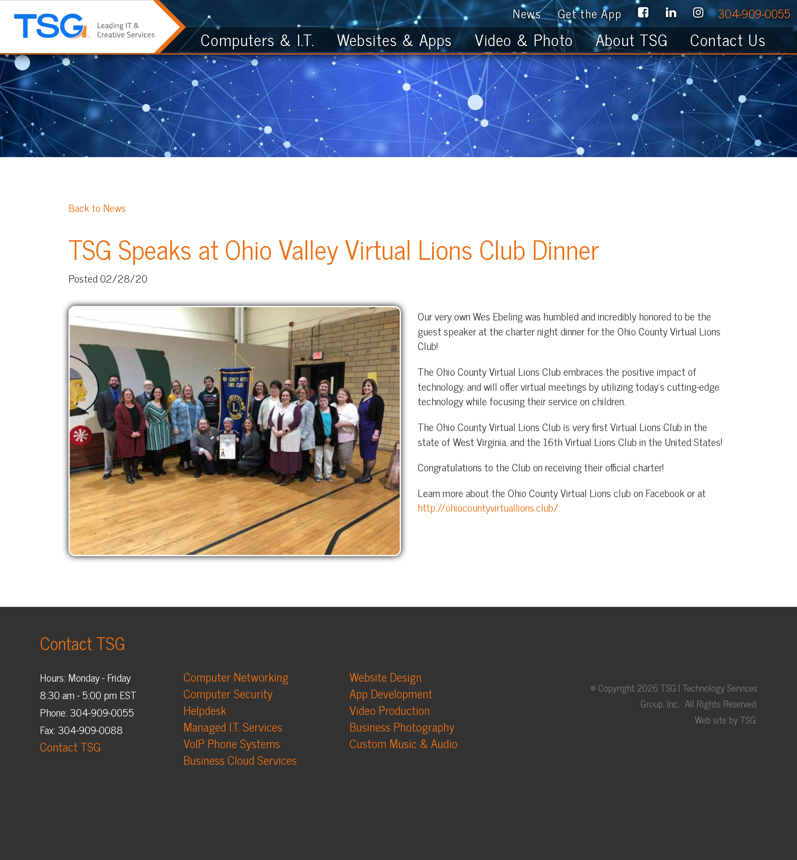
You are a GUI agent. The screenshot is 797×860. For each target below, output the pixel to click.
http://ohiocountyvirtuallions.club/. (489, 507)
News (527, 13)
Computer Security (228, 693)
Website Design (386, 676)
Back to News (97, 207)
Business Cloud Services (240, 759)
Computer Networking (235, 676)
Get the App (590, 13)
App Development (391, 693)
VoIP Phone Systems (231, 743)
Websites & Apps (394, 39)
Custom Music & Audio (403, 743)
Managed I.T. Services (232, 726)
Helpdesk (204, 710)
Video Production (390, 710)
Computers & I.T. (258, 39)
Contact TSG (70, 746)
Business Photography (402, 726)
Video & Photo (524, 39)
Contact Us (735, 39)
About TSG (632, 39)
